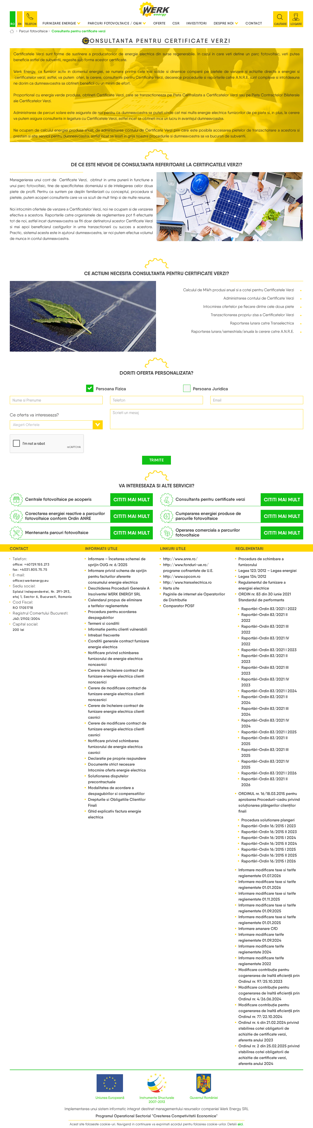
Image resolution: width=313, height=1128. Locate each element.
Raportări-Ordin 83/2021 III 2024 (265, 711)
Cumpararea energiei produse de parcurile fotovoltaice (208, 516)
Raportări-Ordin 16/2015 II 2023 (269, 831)
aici (240, 1124)
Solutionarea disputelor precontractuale (108, 779)
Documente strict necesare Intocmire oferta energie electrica (117, 767)
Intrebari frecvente (104, 635)
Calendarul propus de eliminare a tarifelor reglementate (115, 603)
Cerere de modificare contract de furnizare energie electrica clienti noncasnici (117, 694)
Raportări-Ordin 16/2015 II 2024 (269, 843)
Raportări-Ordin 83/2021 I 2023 (269, 650)
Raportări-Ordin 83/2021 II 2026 (264, 782)
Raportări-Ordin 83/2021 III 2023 (265, 670)
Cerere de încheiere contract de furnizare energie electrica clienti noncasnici (116, 676)
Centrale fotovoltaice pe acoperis (58, 499)
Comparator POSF (178, 605)
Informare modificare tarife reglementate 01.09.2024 (261, 937)
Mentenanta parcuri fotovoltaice (56, 532)
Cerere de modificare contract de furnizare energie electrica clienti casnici (117, 729)
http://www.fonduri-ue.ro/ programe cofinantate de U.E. (188, 567)
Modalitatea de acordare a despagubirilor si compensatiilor (116, 790)
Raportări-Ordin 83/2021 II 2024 (264, 699)
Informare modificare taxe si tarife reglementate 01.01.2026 (267, 884)
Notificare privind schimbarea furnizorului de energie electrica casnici (115, 746)
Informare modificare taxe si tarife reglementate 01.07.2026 (267, 873)
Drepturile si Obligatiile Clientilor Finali (116, 802)
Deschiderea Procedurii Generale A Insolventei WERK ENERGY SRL (118, 591)
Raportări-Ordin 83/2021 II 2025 (264, 741)
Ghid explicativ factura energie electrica (114, 814)
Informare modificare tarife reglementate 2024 (261, 949)
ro (13, 24)
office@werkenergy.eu (30, 580)
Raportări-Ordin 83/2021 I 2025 (269, 732)
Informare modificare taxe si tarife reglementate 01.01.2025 (267, 920)
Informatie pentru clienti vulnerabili (117, 629)
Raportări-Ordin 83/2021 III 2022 (265, 629)
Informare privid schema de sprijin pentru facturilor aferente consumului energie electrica (117, 576)
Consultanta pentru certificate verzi (210, 499)
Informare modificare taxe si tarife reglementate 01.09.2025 (267, 908)
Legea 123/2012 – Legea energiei (267, 570)
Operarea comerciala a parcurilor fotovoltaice (208, 532)
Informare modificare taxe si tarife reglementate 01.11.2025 (267, 896)
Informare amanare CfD (258, 928)
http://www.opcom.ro (182, 576)
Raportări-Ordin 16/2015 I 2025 (268, 849)
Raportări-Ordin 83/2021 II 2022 (264, 617)
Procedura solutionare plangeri (268, 820)
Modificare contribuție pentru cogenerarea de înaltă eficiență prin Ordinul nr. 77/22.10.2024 (269, 1011)
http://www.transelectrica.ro (187, 582)
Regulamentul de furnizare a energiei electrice (262, 585)
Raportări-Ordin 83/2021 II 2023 (264, 658)
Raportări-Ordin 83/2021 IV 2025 (265, 764)
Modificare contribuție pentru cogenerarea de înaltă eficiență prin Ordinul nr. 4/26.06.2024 (269, 993)
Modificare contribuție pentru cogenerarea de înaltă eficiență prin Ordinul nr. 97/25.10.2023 (269, 975)
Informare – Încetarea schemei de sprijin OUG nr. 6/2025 (116, 562)
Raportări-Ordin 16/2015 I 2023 (268, 826)
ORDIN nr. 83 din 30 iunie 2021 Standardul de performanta (264, 597)
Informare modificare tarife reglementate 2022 (261, 961)
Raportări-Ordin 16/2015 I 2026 (268, 861)
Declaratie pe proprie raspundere (117, 758)
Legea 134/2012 (252, 576)
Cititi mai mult (131, 499)
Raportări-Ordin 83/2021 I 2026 (269, 773)
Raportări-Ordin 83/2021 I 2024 (269, 691)
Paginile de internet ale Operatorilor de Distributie (194, 597)
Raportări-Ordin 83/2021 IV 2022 (265, 641)
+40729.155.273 (36, 564)
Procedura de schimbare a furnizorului (261, 562)
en (20, 24)
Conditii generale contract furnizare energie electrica (118, 644)
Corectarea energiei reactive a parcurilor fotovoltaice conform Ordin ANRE (65, 516)
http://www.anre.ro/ (180, 559)
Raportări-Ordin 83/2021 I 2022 (269, 608)
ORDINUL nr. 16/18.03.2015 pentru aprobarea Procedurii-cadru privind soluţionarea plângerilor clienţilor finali (269, 802)
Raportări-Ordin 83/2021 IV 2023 (265, 682)
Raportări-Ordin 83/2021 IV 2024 (265, 723)
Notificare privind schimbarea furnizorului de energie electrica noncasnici (115, 658)
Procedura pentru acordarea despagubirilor (112, 614)
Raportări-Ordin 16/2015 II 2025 (269, 855)
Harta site (171, 588)
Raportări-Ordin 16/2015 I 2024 (268, 837)
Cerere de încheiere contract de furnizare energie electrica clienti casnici (116, 711)
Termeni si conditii (103, 623)
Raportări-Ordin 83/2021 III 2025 (265, 752)
